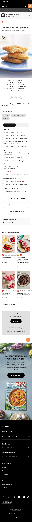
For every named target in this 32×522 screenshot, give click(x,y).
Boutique (4, 471)
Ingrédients (9, 125)
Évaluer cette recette (18, 31)
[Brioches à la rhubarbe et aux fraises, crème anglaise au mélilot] (23, 244)
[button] (30, 6)
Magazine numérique (7, 491)
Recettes (4, 467)
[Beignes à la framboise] (8, 280)
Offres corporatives (7, 484)
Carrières (4, 487)
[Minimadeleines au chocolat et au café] (23, 280)
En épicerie (5, 481)
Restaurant (5, 474)
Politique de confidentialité (16, 514)
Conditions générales (16, 517)
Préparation (23, 125)
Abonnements (5, 477)
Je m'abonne (17, 375)
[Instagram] (14, 497)
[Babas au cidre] (8, 244)
